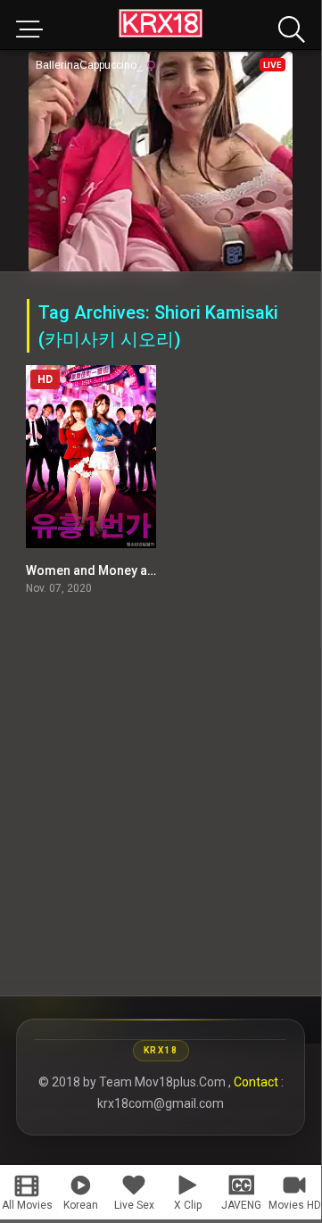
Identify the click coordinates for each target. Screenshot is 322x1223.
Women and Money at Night (105, 570)
